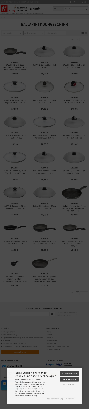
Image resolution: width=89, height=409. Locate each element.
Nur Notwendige (69, 379)
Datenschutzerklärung (55, 399)
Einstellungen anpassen (70, 385)
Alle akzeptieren (69, 373)
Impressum (70, 399)
